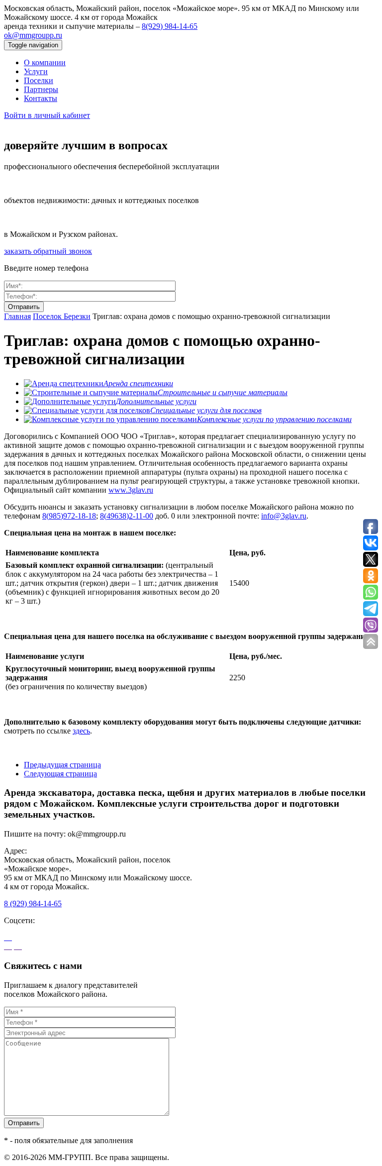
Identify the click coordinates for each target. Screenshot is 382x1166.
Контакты (40, 98)
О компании (45, 62)
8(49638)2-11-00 (126, 516)
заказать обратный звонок (48, 251)
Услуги (36, 71)
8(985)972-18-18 (69, 516)
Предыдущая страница (62, 764)
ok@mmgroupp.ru (33, 35)
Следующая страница (60, 773)
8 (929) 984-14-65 (33, 903)
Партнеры (41, 89)
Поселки (38, 80)
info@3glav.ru (283, 516)
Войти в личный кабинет (47, 115)
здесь (81, 731)
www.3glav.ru (130, 490)
